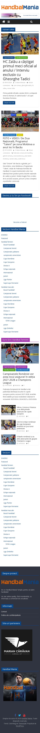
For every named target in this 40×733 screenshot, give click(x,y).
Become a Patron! (20, 222)
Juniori (20, 135)
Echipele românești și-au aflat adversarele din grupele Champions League (27, 438)
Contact (4, 611)
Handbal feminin (21, 58)
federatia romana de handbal (23, 153)
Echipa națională (9, 269)
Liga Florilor (7, 279)
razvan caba (11, 88)
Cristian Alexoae (20, 82)
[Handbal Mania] (3, 21)
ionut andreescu (18, 156)
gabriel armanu (8, 156)
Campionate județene (11, 252)
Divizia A (6, 266)
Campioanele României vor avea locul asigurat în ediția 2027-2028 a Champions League (19, 378)
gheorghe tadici (26, 85)
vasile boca (21, 159)
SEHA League (10, 321)
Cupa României (9, 58)
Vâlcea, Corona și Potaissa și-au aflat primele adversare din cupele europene (26, 410)
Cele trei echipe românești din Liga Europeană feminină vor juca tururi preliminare (26, 425)
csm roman (17, 85)
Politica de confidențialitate (11, 615)
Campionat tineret (9, 248)
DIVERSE (4, 235)
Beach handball (8, 245)
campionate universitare (12, 255)
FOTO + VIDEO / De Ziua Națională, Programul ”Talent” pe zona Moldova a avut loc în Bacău (19, 143)
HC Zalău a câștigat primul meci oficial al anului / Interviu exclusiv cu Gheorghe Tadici (20, 70)
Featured (4, 238)
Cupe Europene (8, 262)
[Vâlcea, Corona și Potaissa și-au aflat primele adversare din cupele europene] (8, 406)
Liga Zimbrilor (8, 328)
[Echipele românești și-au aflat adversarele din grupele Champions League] (8, 435)
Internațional (8, 272)
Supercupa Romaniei (10, 283)
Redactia (17, 385)
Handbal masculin (9, 135)
